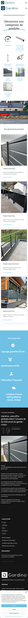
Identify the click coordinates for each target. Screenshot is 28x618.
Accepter (14, 605)
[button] (26, 592)
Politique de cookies (8, 616)
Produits (4, 522)
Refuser (14, 609)
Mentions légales (6, 537)
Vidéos (3, 528)
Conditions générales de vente (9, 543)
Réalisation (4, 530)
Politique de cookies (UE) (8, 546)
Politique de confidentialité (17, 616)
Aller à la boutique (4, 114)
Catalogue (4, 525)
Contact (4, 533)
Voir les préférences (14, 613)
